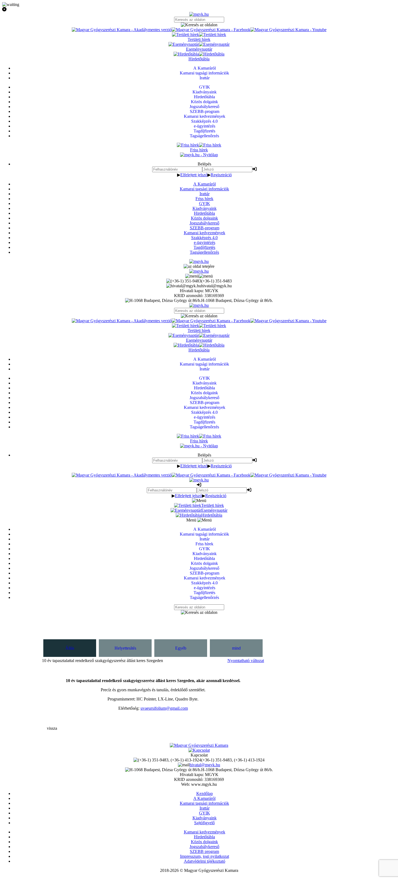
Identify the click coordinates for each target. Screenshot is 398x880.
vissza (52, 728)
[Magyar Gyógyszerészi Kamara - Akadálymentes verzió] (122, 29)
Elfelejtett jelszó (193, 174)
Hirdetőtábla (204, 213)
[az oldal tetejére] (199, 266)
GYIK (204, 203)
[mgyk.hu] (199, 14)
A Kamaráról (204, 184)
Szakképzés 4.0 (204, 237)
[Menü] (199, 276)
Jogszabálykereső (204, 223)
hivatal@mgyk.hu (205, 764)
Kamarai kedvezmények (204, 232)
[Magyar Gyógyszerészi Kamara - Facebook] (211, 29)
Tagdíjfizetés (204, 247)
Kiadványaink (205, 208)
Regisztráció (221, 174)
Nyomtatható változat (245, 660)
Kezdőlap (204, 793)
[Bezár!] (199, 9)
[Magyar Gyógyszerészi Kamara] (199, 745)
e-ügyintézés (204, 242)
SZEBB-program (204, 228)
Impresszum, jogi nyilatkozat (204, 856)
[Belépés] (254, 169)
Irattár (205, 193)
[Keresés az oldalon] (199, 24)
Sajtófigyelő (204, 822)
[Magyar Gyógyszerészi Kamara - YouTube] (288, 29)
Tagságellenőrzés (204, 252)
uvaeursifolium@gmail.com (164, 708)
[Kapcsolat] (199, 750)
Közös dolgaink (204, 218)
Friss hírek (204, 198)
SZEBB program (204, 851)
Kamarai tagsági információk (204, 189)
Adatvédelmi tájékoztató (204, 861)
